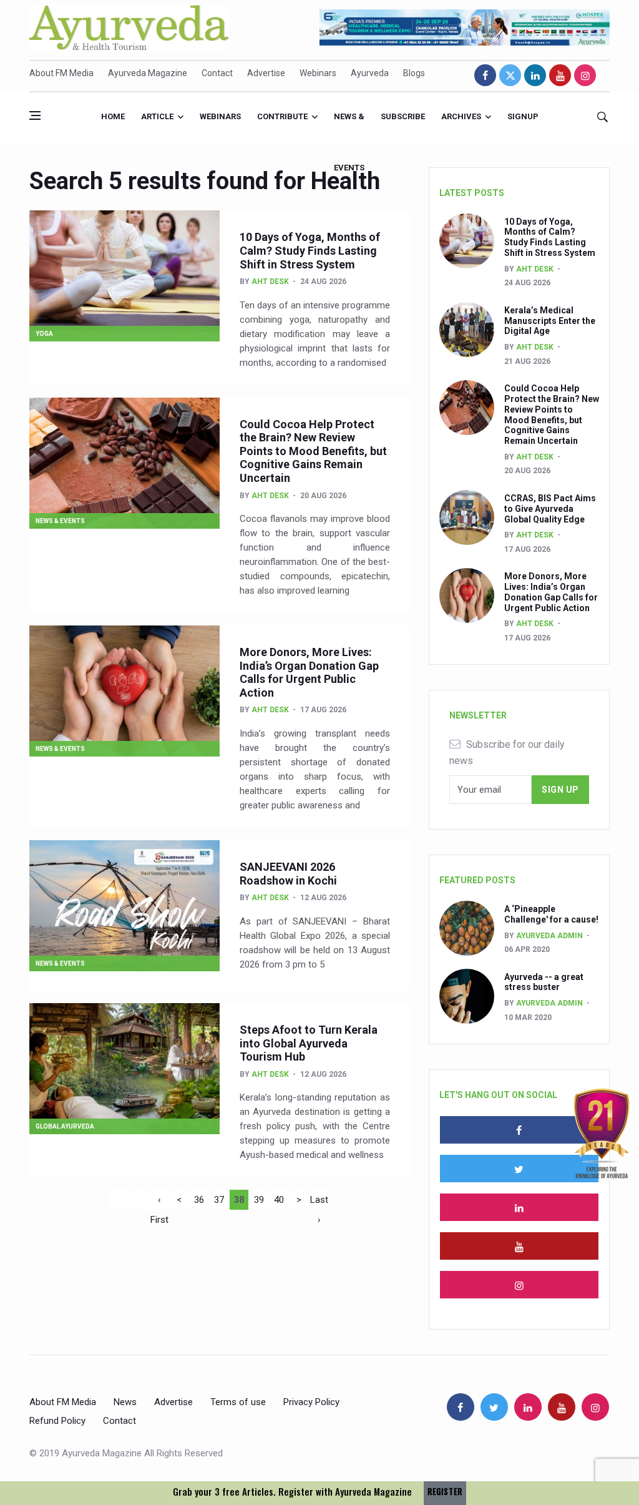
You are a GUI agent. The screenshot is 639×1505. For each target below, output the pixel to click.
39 (259, 1199)
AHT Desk (270, 281)
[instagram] (585, 75)
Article (157, 116)
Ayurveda (370, 73)
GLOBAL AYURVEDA (65, 1126)
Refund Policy (57, 1420)
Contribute (282, 116)
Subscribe (403, 116)
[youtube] (560, 75)
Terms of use (238, 1402)
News (125, 1402)
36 (199, 1199)
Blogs (414, 73)
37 (219, 1199)
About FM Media (61, 73)
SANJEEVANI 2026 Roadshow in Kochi (288, 873)
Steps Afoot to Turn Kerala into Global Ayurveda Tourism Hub (309, 1043)
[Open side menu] (35, 115)
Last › (319, 1202)
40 (279, 1199)
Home (113, 116)
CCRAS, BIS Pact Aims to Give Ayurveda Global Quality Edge (550, 508)
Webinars (318, 73)
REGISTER (444, 1492)
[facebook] (485, 75)
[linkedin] (535, 75)
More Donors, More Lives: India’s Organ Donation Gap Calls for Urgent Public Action (309, 672)
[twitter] (510, 75)
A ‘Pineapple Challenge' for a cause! (551, 914)
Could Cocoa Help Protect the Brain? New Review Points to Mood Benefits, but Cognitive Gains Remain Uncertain (313, 451)
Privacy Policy (311, 1402)
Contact (217, 73)
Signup (523, 116)
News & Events (349, 127)
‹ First (159, 1202)
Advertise (266, 73)
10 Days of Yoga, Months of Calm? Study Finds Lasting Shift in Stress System (310, 250)
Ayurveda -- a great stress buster (543, 982)
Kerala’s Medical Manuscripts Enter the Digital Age (549, 320)
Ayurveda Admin (549, 935)
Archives (461, 116)
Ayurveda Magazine (147, 73)
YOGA (44, 333)
